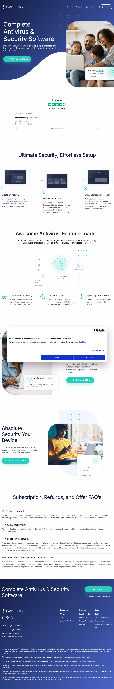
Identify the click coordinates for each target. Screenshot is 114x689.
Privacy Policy (100, 621)
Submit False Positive (67, 621)
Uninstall (82, 624)
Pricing (70, 7)
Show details (96, 351)
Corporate (64, 610)
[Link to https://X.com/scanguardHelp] (12, 617)
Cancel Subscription (86, 621)
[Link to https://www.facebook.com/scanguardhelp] (3, 617)
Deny (57, 357)
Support (79, 7)
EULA (97, 614)
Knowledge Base (85, 614)
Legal (97, 610)
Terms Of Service (101, 617)
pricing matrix (83, 649)
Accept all (89, 357)
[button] (105, 6)
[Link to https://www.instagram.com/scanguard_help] (7, 617)
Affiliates (63, 614)
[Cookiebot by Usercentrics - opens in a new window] (95, 330)
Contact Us (83, 617)
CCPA (97, 628)
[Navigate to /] (12, 7)
